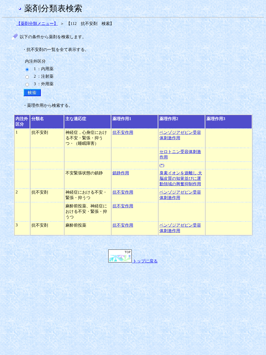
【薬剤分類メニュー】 (37, 23)
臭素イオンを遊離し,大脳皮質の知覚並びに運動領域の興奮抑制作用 (180, 178)
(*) (161, 165)
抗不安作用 (122, 132)
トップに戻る (145, 261)
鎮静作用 (120, 173)
